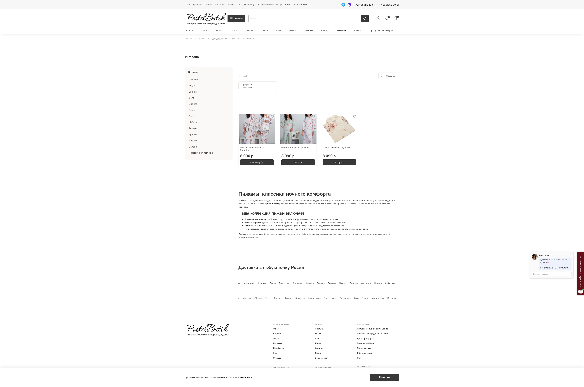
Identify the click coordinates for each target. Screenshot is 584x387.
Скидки (357, 30)
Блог (275, 353)
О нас (187, 4)
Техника (309, 30)
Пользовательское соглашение (372, 328)
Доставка (197, 4)
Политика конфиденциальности (372, 333)
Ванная (219, 30)
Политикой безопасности (240, 377)
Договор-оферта (365, 338)
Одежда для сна (219, 38)
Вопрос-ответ (283, 4)
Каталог (239, 18)
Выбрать (298, 162)
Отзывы (230, 4)
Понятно (384, 377)
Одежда (249, 30)
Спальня (189, 30)
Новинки (341, 30)
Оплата (208, 4)
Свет (278, 30)
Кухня (204, 30)
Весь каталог (321, 357)
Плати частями (300, 4)
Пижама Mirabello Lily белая (336, 147)
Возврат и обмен (265, 4)
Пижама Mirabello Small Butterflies (252, 149)
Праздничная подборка (381, 30)
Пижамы (236, 38)
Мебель (293, 30)
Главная (188, 38)
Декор (265, 30)
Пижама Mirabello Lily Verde (295, 147)
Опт (239, 4)
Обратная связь (364, 353)
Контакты (219, 4)
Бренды (325, 30)
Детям (234, 30)
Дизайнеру (248, 4)
